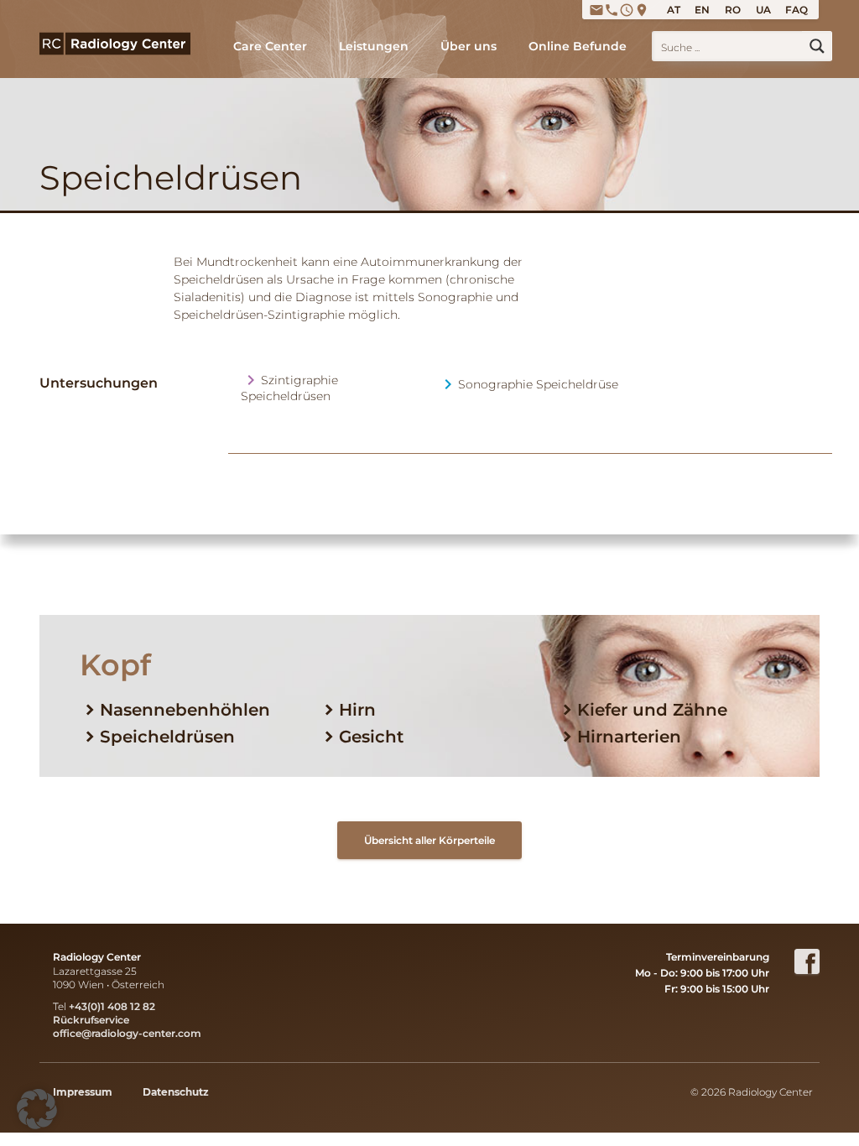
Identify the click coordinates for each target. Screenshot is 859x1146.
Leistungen (374, 46)
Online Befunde (577, 46)
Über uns (468, 46)
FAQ (796, 9)
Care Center (270, 46)
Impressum (82, 1092)
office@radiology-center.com (127, 1033)
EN (702, 9)
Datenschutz (176, 1092)
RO (733, 9)
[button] (37, 1109)
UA (763, 9)
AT (673, 9)
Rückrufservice (91, 1019)
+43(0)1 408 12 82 (112, 1006)
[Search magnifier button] (817, 46)
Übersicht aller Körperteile (429, 840)
